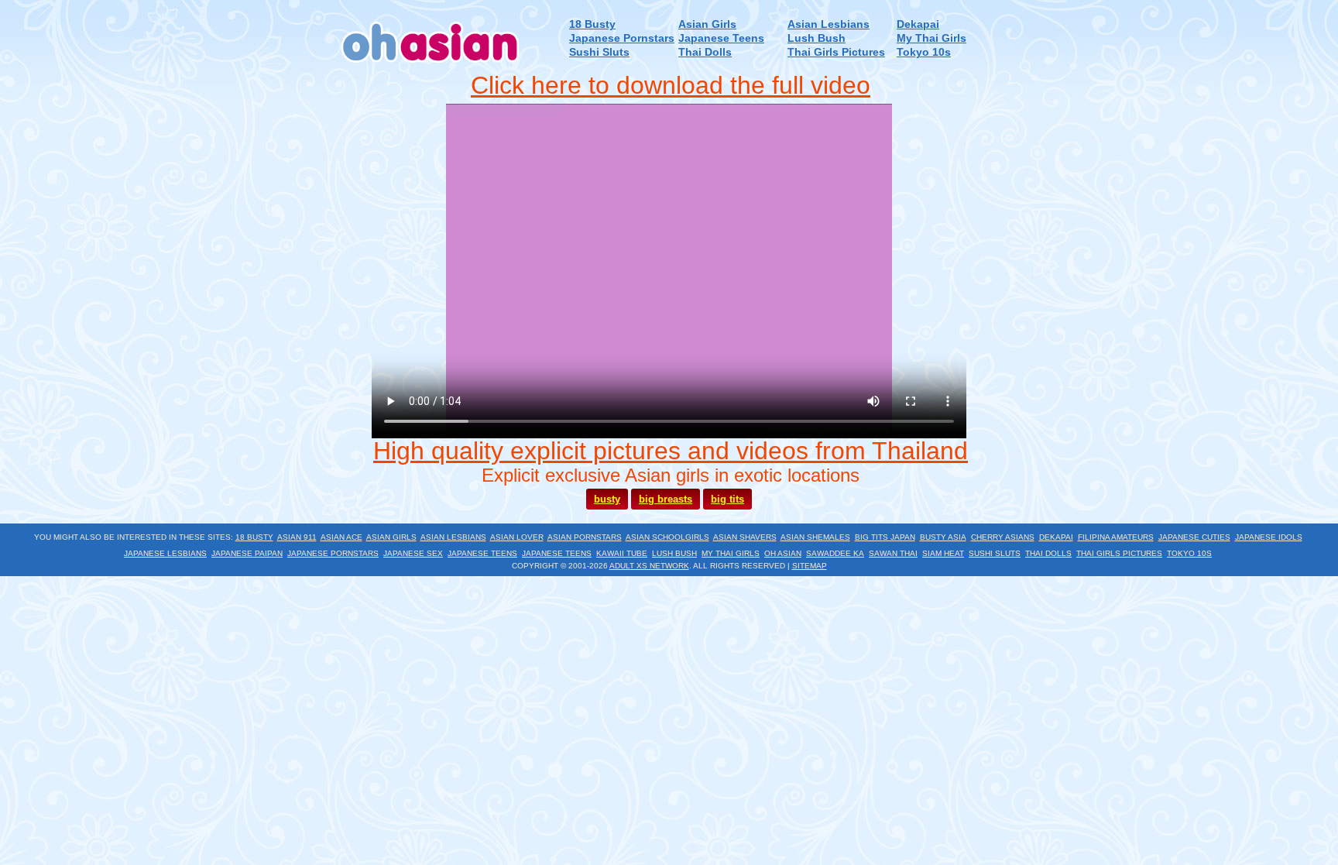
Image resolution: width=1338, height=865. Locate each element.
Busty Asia (943, 537)
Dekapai (918, 24)
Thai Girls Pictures (836, 52)
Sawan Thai (893, 553)
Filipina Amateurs (1116, 537)
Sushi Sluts (599, 52)
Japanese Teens (721, 38)
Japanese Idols (1268, 537)
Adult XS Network (649, 565)
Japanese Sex (413, 553)
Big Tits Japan (885, 537)
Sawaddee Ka (835, 553)
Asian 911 (297, 537)
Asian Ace (341, 537)
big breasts (665, 499)
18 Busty (592, 24)
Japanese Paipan (247, 553)
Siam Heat (943, 553)
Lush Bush (816, 38)
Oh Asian (782, 553)
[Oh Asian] (431, 68)
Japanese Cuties (1194, 537)
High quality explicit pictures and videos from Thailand (670, 451)
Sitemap (809, 565)
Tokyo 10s (924, 52)
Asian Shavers (745, 537)
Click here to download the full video (670, 85)
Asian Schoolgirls (667, 537)
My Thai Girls (931, 38)
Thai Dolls (705, 52)
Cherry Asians (1002, 537)
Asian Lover (517, 537)
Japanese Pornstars (621, 38)
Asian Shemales (815, 537)
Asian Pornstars (584, 537)
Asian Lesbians (828, 24)
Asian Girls (707, 24)
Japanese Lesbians (165, 553)
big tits (727, 499)
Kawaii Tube (621, 553)
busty (607, 499)
